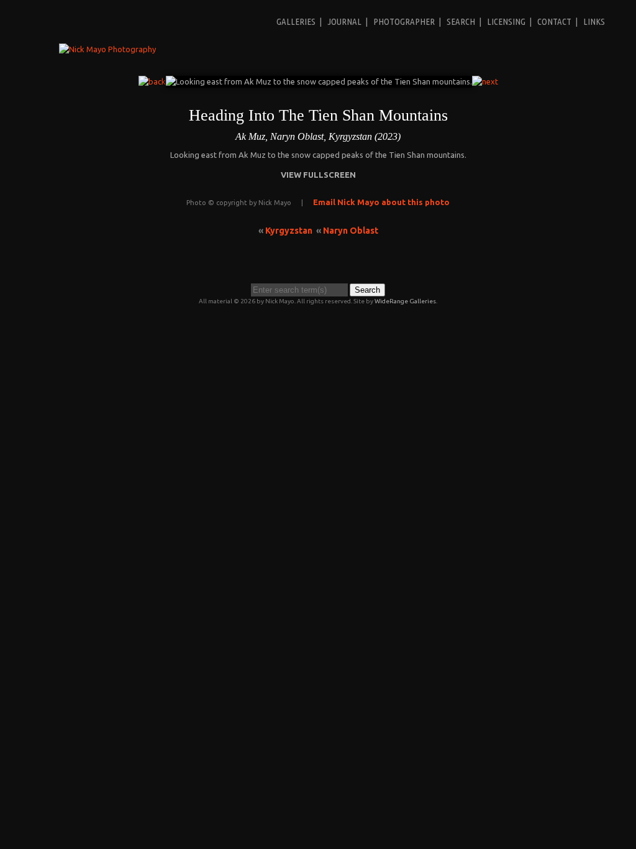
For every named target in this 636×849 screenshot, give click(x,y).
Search (461, 21)
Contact (554, 21)
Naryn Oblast (350, 231)
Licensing (506, 21)
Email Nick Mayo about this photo (381, 202)
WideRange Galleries (405, 301)
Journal (344, 21)
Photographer (404, 21)
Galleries (296, 21)
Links (594, 21)
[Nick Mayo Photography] (107, 49)
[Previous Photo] (152, 81)
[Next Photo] (485, 81)
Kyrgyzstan (288, 231)
